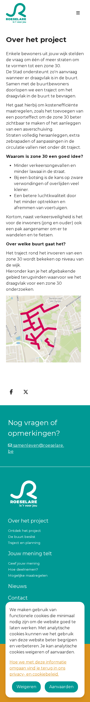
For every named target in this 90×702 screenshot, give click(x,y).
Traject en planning (24, 543)
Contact (18, 598)
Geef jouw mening (24, 563)
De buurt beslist (21, 537)
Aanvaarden (61, 686)
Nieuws (17, 586)
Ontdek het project (24, 531)
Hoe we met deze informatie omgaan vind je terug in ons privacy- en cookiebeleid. (38, 668)
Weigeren (26, 686)
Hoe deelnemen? (23, 569)
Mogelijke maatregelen (28, 575)
